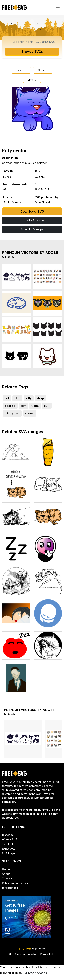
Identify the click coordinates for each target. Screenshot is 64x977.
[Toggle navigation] (57, 7)
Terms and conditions (26, 954)
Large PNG (32, 220)
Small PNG (32, 229)
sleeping (10, 405)
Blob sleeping (14, 655)
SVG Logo (8, 853)
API (10, 954)
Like (32, 79)
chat (17, 398)
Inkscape (8, 835)
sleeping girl (45, 655)
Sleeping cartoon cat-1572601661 (48, 522)
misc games (12, 413)
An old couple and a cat (16, 459)
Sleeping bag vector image (48, 459)
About (6, 874)
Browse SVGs (32, 51)
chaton (29, 413)
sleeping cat (13, 526)
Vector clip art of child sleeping (48, 588)
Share (19, 70)
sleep (40, 398)
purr (46, 405)
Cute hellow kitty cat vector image (48, 554)
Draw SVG (8, 848)
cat (7, 398)
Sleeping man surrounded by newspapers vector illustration (16, 582)
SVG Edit (7, 844)
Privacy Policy (48, 954)
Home (6, 869)
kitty (29, 398)
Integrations (10, 887)
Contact (7, 878)
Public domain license (15, 883)
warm (35, 405)
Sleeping (43, 622)
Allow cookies (36, 973)
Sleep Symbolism (16, 556)
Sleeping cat (46, 494)
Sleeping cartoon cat (16, 492)
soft (23, 405)
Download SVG (32, 211)
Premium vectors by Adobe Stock (30, 254)
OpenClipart (42, 202)
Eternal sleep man (16, 685)
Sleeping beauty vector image (16, 618)
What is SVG (9, 839)
